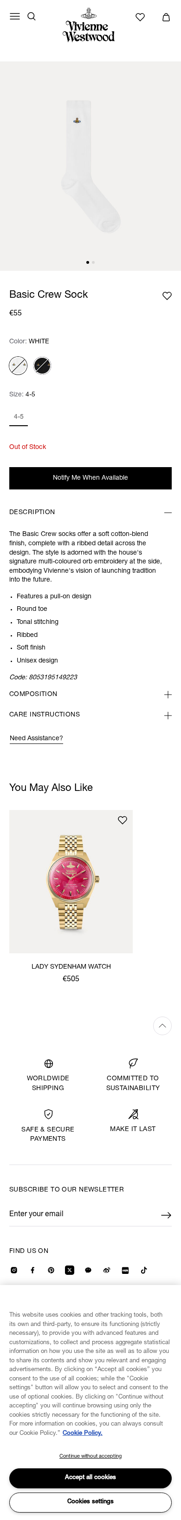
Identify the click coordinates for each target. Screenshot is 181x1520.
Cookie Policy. (83, 1434)
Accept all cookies (90, 1478)
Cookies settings (90, 1502)
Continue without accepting (90, 1456)
